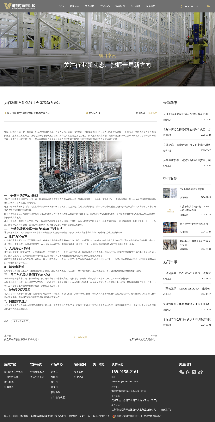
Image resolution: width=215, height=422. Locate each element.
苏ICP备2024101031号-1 (99, 416)
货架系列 (55, 392)
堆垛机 (54, 377)
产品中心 (105, 6)
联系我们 (150, 6)
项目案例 (120, 6)
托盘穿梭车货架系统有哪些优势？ (21, 339)
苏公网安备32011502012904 (127, 416)
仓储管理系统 (37, 372)
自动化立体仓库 (20, 321)
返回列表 (82, 337)
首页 (61, 6)
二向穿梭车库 (11, 377)
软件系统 (89, 6)
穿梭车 (54, 372)
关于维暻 (135, 6)
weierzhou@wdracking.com (124, 381)
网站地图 (73, 416)
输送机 (54, 387)
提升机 (54, 382)
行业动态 (79, 377)
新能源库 (9, 387)
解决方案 (74, 6)
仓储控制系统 (37, 377)
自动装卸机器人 (59, 397)
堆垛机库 (9, 382)
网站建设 (157, 416)
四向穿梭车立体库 (13, 372)
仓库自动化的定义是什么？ (143, 339)
